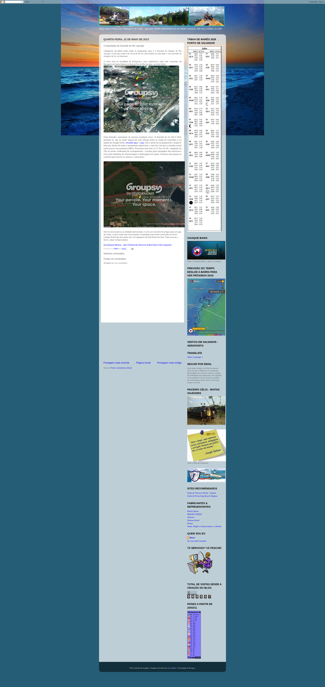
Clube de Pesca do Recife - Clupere (201, 493)
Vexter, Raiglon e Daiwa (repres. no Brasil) (204, 526)
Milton (192, 538)
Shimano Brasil (193, 520)
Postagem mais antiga (169, 362)
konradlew (172, 668)
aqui (142, 143)
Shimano (190, 517)
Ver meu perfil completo (196, 541)
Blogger (192, 668)
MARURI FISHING (194, 514)
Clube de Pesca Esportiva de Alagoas (202, 496)
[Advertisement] (143, 342)
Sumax (190, 523)
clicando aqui (132, 143)
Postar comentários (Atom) (121, 368)
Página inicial (143, 362)
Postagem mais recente (116, 362)
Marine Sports (193, 511)
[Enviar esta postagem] (132, 249)
